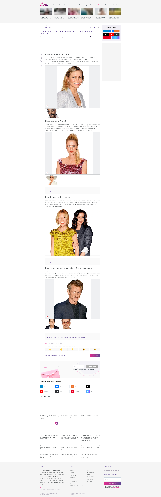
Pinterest (77, 391)
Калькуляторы (91, 476)
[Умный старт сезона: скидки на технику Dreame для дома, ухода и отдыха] (60, 11)
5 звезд (96, 27)
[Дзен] (116, 34)
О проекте (73, 470)
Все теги (89, 481)
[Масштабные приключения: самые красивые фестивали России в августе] (115, 11)
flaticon (47, 494)
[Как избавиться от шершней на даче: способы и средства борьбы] (49, 452)
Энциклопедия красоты (91, 473)
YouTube (46, 391)
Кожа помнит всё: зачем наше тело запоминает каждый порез (101, 17)
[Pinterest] (107, 37)
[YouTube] (111, 34)
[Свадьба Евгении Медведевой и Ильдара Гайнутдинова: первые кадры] (49, 427)
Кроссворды (90, 479)
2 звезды (92, 27)
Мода (61, 5)
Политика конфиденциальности (76, 484)
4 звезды (94, 27)
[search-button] (113, 4)
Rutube (92, 386)
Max (91, 391)
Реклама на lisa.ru (105, 82)
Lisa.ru (41, 28)
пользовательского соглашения (79, 370)
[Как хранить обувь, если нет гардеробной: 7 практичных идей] (70, 443)
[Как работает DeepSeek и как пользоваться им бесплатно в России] (49, 443)
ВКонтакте (62, 386)
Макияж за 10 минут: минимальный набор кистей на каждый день (67, 337)
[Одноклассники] (116, 31)
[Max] (116, 37)
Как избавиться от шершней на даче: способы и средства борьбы (49, 455)
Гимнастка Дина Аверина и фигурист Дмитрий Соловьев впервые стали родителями (69, 437)
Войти (118, 5)
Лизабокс (101, 5)
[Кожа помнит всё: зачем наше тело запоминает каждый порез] (101, 11)
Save (47, 106)
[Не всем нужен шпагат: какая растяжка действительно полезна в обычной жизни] (46, 11)
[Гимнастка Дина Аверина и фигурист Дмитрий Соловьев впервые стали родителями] (70, 427)
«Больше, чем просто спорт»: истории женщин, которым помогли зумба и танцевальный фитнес (73, 18)
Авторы (72, 477)
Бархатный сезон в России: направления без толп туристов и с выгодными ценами (87, 18)
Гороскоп (82, 5)
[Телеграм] (106, 31)
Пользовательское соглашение (75, 480)
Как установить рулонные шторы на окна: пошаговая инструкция (89, 455)
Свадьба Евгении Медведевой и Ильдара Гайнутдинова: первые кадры (49, 437)
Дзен (61, 391)
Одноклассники (78, 386)
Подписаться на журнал (46, 488)
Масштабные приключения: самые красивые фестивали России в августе (114, 18)
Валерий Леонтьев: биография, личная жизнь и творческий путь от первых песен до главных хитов (90, 438)
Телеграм (46, 386)
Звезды (55, 5)
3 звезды (93, 27)
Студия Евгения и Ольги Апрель (51, 493)
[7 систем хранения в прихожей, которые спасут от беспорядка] (90, 443)
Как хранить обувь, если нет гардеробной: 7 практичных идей (69, 447)
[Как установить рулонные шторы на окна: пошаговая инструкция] (90, 452)
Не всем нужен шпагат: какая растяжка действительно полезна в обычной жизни (45, 18)
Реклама (72, 472)
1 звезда (90, 27)
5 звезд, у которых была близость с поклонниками (60, 262)
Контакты (73, 475)
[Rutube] (106, 34)
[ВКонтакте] (111, 31)
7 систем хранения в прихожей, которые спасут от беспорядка (90, 446)
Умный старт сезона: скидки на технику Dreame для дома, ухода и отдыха (59, 18)
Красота (66, 5)
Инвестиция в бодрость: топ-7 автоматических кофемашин (70, 455)
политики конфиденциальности (91, 370)
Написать (95, 355)
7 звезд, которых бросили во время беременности (60, 191)
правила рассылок (78, 371)
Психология (74, 5)
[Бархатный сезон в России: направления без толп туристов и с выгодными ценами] (87, 11)
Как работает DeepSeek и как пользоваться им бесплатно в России (48, 447)
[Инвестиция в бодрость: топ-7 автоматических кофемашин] (70, 452)
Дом (87, 5)
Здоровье (93, 5)
